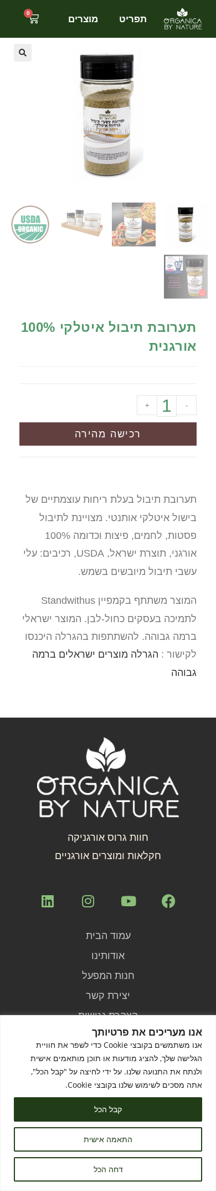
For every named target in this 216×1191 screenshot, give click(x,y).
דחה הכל (108, 1169)
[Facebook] (169, 901)
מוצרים (83, 18)
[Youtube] (128, 901)
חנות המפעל (108, 975)
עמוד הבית (108, 935)
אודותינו (108, 955)
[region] (108, 1103)
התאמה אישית (108, 1139)
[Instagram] (88, 901)
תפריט (133, 18)
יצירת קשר (108, 995)
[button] (23, 53)
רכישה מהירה (108, 434)
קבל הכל (108, 1109)
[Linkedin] (47, 901)
